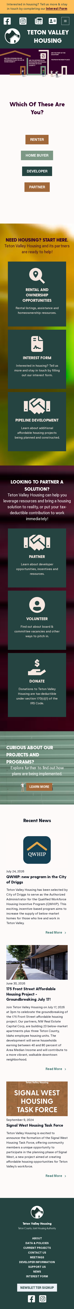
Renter (37, 140)
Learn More (39, 787)
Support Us (37, 1267)
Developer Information (37, 1262)
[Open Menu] (65, 21)
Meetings (37, 1257)
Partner (37, 187)
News (37, 1272)
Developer (37, 171)
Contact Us (37, 1253)
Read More (54, 932)
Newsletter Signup (37, 1288)
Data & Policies (37, 1243)
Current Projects (37, 1248)
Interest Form (56, 8)
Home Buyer (37, 156)
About (37, 1238)
